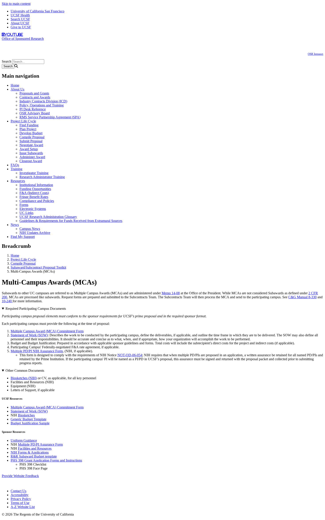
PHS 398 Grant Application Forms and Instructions (46, 460)
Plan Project (27, 129)
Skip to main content (16, 4)
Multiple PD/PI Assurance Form (40, 444)
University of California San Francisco (37, 11)
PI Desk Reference (32, 109)
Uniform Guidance (24, 440)
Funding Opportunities (35, 189)
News (15, 225)
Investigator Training (33, 173)
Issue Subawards (31, 153)
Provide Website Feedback (20, 476)
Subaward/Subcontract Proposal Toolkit (38, 267)
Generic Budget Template (28, 419)
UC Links (26, 213)
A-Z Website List (23, 507)
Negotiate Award (31, 145)
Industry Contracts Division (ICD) (43, 101)
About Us (17, 89)
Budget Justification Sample (30, 423)
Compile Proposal (31, 137)
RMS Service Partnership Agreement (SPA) (49, 117)
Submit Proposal (30, 141)
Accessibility (20, 495)
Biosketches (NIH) (24, 378)
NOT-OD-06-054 (129, 355)
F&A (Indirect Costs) (34, 193)
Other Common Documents (25, 370)
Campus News (29, 229)
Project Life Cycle (23, 121)
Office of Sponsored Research (23, 38)
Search (6, 61)
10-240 (7, 301)
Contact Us (18, 491)
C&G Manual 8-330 (302, 297)
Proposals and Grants (34, 93)
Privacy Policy (21, 499)
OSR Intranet (315, 54)
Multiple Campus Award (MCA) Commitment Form (47, 331)
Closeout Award (30, 161)
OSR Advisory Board (34, 113)
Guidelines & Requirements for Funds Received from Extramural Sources (70, 221)
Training (16, 169)
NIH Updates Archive (34, 233)
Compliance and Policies (36, 201)
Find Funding (28, 125)
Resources (18, 181)
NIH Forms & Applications (30, 452)
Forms (23, 205)
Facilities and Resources (35, 448)
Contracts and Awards (34, 97)
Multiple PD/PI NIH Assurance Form (37, 351)
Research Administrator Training (42, 177)
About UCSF (20, 23)
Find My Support (23, 237)
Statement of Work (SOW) (29, 335)
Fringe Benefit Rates (33, 197)
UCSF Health (20, 15)
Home (15, 85)
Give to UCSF (21, 27)
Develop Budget (30, 133)
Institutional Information (36, 185)
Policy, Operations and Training (41, 105)
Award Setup (28, 149)
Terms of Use (20, 503)
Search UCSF (20, 19)
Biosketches (26, 415)
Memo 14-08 (171, 293)
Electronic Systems (32, 209)
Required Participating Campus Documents (36, 308)
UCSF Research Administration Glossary (48, 217)
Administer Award (32, 157)
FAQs (15, 165)
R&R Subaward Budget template (34, 456)
